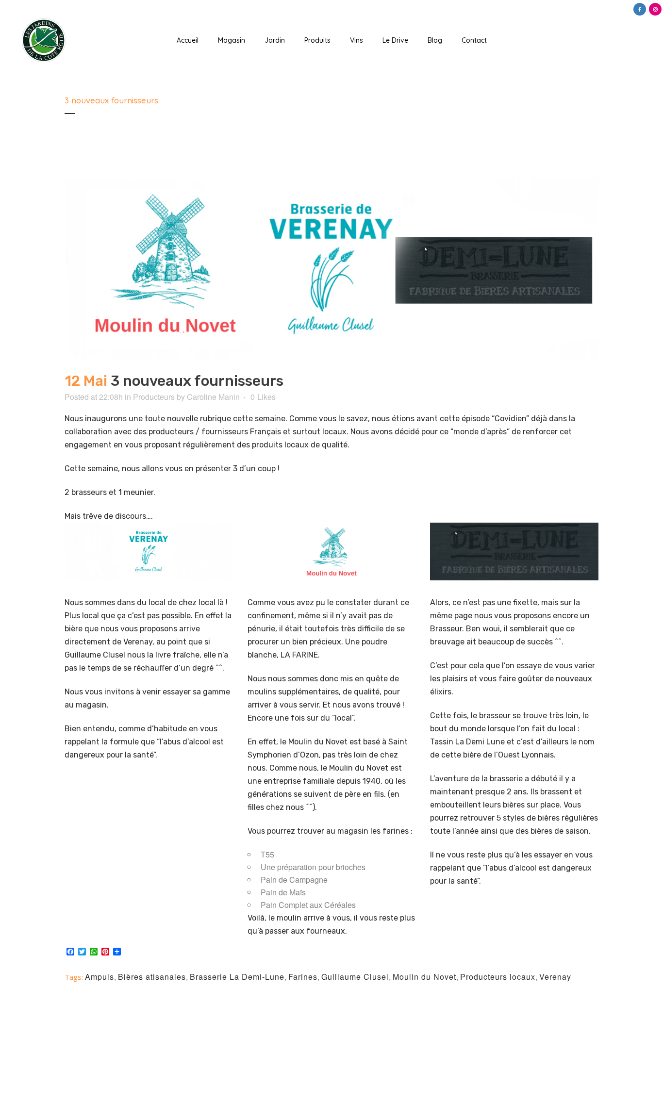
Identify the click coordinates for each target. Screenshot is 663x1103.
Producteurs (154, 396)
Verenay (555, 976)
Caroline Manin (213, 396)
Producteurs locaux (497, 976)
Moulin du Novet (424, 976)
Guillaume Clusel (355, 976)
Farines (302, 976)
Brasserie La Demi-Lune (237, 976)
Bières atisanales (152, 976)
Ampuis (99, 976)
